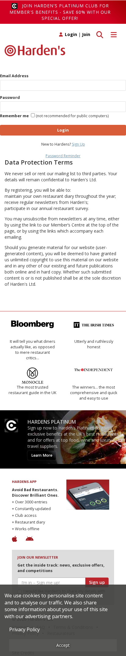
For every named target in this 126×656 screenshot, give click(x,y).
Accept (63, 645)
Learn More (41, 455)
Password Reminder (63, 155)
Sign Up (78, 144)
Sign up (97, 582)
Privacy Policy (24, 629)
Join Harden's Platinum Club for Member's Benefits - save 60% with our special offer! (60, 12)
